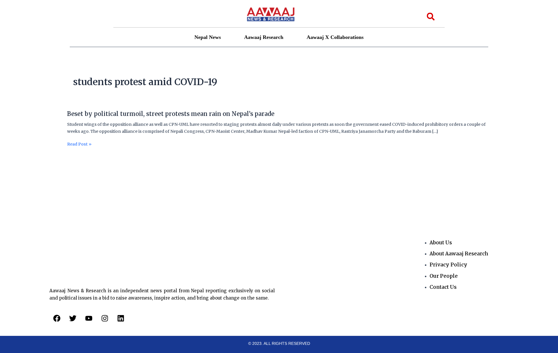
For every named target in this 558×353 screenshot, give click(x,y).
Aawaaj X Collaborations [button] (335, 37)
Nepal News (207, 37)
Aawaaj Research (263, 37)
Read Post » (79, 144)
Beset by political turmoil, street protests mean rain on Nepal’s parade (170, 113)
